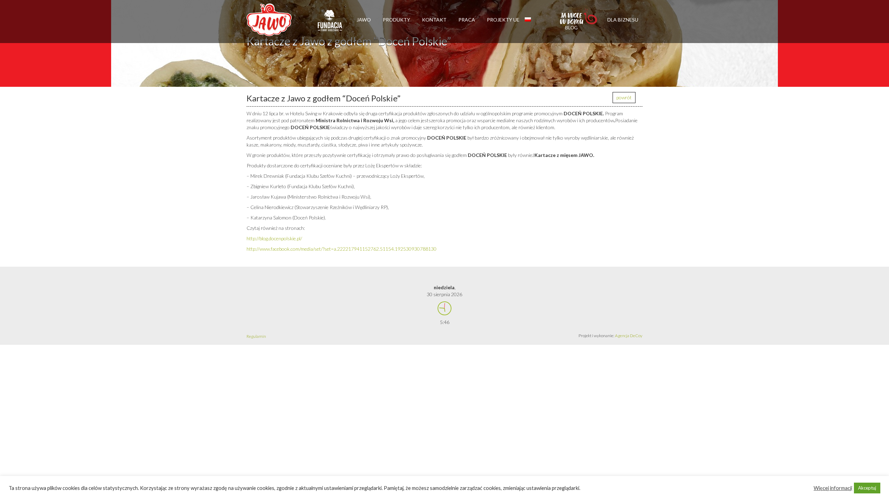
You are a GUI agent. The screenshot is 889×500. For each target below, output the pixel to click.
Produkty (396, 20)
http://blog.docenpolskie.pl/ (274, 238)
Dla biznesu (622, 20)
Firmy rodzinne (330, 23)
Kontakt (434, 20)
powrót (624, 97)
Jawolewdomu (579, 22)
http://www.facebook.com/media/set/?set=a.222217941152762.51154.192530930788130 (342, 249)
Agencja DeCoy (628, 335)
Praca (466, 20)
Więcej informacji (833, 488)
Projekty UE (503, 20)
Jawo (364, 20)
